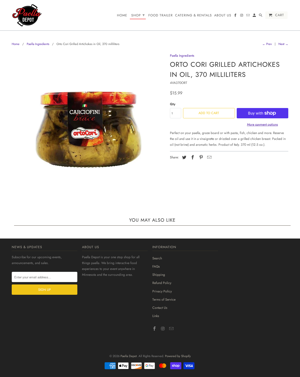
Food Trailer (160, 15)
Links (155, 316)
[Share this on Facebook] (192, 157)
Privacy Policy (162, 291)
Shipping (158, 274)
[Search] (261, 16)
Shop (138, 15)
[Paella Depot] (27, 15)
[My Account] (255, 16)
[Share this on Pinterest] (200, 157)
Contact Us (159, 307)
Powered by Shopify (178, 356)
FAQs (156, 266)
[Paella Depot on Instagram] (163, 329)
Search (157, 258)
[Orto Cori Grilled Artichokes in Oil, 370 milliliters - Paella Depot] (88, 129)
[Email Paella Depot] (171, 329)
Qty (172, 104)
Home (15, 44)
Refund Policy (161, 282)
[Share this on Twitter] (183, 157)
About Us (222, 15)
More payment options (262, 124)
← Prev (267, 44)
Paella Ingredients (38, 44)
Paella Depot (128, 356)
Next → (283, 44)
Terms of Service (164, 299)
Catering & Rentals (193, 15)
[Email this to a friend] (208, 157)
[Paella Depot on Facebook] (155, 329)
